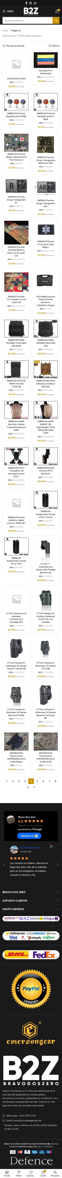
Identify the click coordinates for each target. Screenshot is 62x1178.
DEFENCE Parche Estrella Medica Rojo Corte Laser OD (16, 251)
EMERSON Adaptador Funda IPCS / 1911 (16, 561)
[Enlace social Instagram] (30, 3)
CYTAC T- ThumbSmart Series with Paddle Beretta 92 (45, 568)
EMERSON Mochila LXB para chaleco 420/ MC (45, 383)
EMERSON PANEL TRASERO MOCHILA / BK (45, 343)
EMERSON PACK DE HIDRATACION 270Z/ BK (16, 383)
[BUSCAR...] (56, 20)
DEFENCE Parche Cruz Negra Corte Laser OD (16, 299)
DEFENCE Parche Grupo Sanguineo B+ (16, 199)
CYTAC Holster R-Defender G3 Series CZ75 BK (45, 666)
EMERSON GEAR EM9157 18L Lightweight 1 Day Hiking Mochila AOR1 (46, 427)
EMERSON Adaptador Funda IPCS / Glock (45, 514)
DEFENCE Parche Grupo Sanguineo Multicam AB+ (45, 160)
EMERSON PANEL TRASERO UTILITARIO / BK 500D (16, 343)
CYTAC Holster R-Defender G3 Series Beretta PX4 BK (16, 712)
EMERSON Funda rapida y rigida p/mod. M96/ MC (16, 520)
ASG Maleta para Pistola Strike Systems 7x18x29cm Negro (45, 301)
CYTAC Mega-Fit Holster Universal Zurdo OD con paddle (46, 617)
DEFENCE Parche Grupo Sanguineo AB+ (45, 203)
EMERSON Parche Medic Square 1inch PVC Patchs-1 (16, 157)
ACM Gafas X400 (16, 78)
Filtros (56, 45)
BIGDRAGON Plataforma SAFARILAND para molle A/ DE (46, 757)
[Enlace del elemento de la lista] (31, 1115)
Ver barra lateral (15, 45)
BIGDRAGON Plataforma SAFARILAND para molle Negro (16, 757)
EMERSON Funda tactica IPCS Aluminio (45, 471)
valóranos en (27, 835)
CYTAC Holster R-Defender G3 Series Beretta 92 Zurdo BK (45, 713)
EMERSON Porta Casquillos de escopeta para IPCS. (16, 472)
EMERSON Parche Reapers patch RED (16, 115)
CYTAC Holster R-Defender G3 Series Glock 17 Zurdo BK (16, 666)
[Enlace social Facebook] (26, 3)
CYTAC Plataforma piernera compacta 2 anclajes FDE (16, 617)
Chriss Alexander (29, 847)
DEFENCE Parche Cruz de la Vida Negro (45, 244)
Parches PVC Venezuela (46, 72)
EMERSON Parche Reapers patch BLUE (46, 116)
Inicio (5, 30)
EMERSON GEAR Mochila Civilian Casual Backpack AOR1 (16, 425)
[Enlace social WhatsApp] (35, 3)
